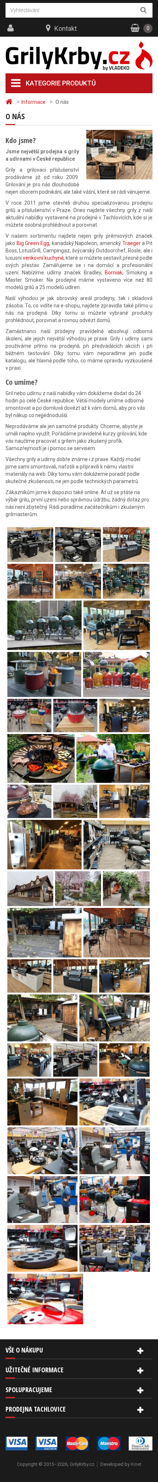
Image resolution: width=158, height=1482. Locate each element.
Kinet (136, 1464)
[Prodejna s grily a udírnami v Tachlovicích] (30, 558)
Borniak (113, 272)
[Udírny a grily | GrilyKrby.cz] (79, 56)
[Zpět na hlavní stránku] (10, 101)
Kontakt (65, 28)
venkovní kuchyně (43, 258)
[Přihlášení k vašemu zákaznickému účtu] (11, 28)
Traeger (131, 243)
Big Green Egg (33, 243)
